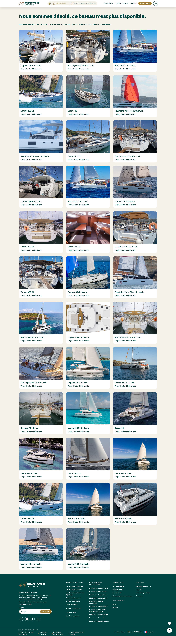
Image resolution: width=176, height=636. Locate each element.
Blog (114, 604)
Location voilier (71, 613)
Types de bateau (73, 609)
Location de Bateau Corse (98, 598)
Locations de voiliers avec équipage (75, 594)
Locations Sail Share (73, 601)
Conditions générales (43, 633)
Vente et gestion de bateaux (122, 596)
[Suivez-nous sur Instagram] (21, 619)
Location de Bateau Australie (99, 621)
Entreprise (118, 582)
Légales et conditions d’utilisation (26, 633)
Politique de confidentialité (58, 633)
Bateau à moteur (72, 604)
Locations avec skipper (74, 589)
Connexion (120, 632)
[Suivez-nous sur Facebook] (33, 619)
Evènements (117, 593)
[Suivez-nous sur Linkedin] (38, 619)
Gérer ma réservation (143, 586)
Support (140, 582)
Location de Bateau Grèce (98, 595)
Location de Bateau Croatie (98, 588)
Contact (139, 589)
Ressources (118, 600)
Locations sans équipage (74, 586)
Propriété (133, 3)
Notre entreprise (118, 586)
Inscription (45, 611)
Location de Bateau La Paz (98, 615)
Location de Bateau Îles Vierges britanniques (97, 610)
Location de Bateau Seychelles (96, 602)
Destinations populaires (95, 583)
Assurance (139, 596)
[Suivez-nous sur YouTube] (27, 619)
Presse (115, 607)
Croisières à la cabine (73, 598)
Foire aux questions (143, 593)
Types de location (74, 582)
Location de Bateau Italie (97, 591)
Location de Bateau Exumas (99, 618)
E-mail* (21, 608)
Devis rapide (145, 3)
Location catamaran (73, 616)
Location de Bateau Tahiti (98, 606)
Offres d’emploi (118, 589)
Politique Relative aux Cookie (77, 633)
